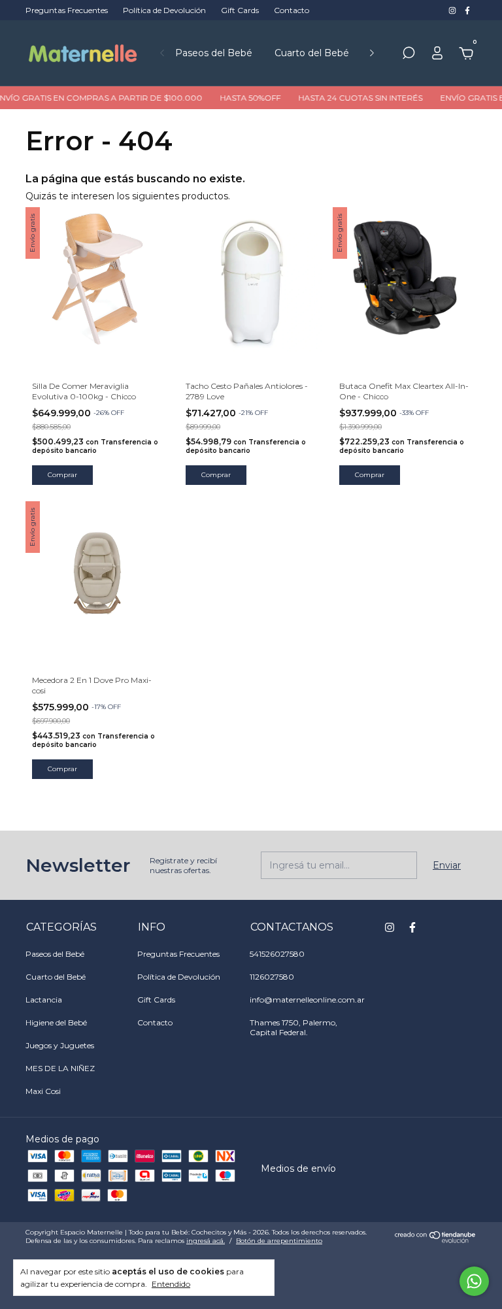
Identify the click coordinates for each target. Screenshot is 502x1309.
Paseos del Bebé (213, 53)
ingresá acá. (205, 1240)
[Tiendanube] (436, 1240)
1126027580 (272, 977)
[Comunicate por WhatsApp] (474, 1281)
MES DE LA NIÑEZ (60, 1068)
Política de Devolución (164, 10)
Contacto (291, 10)
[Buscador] (408, 54)
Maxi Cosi (43, 1091)
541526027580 (277, 954)
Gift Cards (240, 10)
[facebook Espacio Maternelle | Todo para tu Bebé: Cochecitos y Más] (467, 10)
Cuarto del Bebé (312, 53)
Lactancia (43, 999)
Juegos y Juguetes (59, 1045)
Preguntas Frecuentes (66, 10)
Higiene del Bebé (56, 1022)
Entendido (171, 1284)
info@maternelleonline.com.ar (307, 999)
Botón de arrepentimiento (279, 1240)
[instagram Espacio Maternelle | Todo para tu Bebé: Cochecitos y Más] (453, 10)
